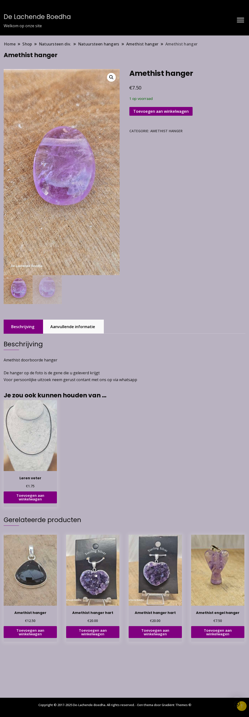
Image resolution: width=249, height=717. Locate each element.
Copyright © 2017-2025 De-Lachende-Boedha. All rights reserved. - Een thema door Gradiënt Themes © (114, 705)
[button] (111, 77)
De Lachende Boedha (37, 16)
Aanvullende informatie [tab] (72, 326)
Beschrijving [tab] (22, 326)
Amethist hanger (166, 131)
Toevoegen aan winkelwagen (161, 111)
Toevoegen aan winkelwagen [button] (30, 497)
